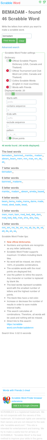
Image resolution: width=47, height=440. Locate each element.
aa (15, 230)
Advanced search (10, 47)
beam (13, 158)
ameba (32, 191)
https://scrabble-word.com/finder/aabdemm (20, 326)
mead (5, 204)
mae (31, 158)
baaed (41, 191)
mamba (28, 155)
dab (15, 217)
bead (24, 204)
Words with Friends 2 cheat (16, 390)
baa (36, 217)
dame (33, 201)
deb (33, 214)
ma (26, 227)
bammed (18, 155)
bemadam (7, 155)
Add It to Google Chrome (25, 405)
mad (4, 217)
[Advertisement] (23, 361)
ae (3, 161)
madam (38, 155)
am (21, 227)
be (17, 227)
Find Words (9, 40)
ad (3, 230)
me (13, 227)
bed (28, 214)
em (36, 158)
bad (9, 217)
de (40, 158)
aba (31, 217)
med (22, 214)
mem (19, 158)
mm (25, 158)
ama (26, 217)
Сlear (21, 40)
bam (17, 214)
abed (11, 204)
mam (10, 214)
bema (12, 201)
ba (34, 227)
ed (42, 227)
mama (26, 201)
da (7, 230)
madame (17, 181)
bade (17, 204)
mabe (19, 201)
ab (30, 227)
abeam (5, 158)
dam (38, 214)
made (40, 201)
